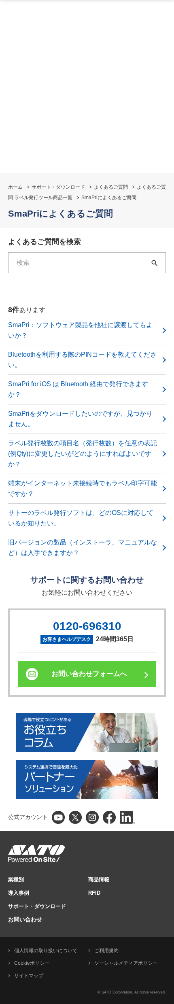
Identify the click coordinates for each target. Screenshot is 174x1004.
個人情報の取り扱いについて (45, 950)
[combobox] (76, 262)
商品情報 (98, 879)
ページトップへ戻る (164, 978)
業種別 (16, 879)
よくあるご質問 (111, 187)
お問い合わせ (25, 919)
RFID (94, 893)
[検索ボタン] (155, 263)
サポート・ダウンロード (58, 187)
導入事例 (18, 893)
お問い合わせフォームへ (89, 674)
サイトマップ (28, 975)
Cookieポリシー (31, 963)
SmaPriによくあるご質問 (108, 197)
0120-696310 (87, 626)
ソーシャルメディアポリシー (125, 963)
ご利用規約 (106, 950)
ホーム (15, 187)
